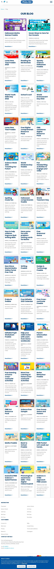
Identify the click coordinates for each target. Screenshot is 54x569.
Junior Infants (30, 506)
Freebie (7, 20)
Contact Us (3, 523)
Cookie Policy (30, 526)
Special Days (17, 20)
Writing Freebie (24, 267)
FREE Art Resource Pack (9, 411)
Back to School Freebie (24, 445)
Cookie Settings (21, 566)
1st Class (29, 509)
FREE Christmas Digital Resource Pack (41, 131)
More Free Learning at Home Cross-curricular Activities (26, 376)
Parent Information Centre (42, 335)
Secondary (29, 517)
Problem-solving (25, 225)
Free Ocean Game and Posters (41, 411)
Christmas (40, 119)
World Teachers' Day (43, 199)
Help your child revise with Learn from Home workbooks (26, 337)
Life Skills (43, 20)
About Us (3, 531)
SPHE (43, 364)
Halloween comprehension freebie (27, 200)
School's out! (26, 95)
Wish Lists (3, 526)
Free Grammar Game (41, 233)
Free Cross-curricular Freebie (42, 301)
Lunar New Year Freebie (10, 128)
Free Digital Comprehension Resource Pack (28, 130)
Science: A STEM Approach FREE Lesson (42, 479)
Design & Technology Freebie (42, 268)
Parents (28, 324)
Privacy (2, 528)
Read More (8, 46)
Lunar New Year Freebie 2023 (10, 62)
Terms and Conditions (32, 528)
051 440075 (5, 546)
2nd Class (3, 511)
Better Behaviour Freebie (41, 374)
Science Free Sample (26, 410)
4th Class (3, 514)
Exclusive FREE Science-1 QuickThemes (11, 478)
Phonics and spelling (10, 191)
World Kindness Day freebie (26, 165)
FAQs (28, 523)
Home (2, 9)
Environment (32, 20)
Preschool (3, 506)
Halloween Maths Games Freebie (12, 34)
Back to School (25, 434)
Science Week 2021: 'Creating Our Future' (11, 166)
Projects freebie (8, 300)
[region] (27, 562)
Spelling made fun (9, 199)
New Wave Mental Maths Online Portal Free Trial (11, 269)
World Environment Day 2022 (42, 97)
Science (31, 22)
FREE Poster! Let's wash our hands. (43, 445)
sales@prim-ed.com (9, 548)
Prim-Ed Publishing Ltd (27, 2)
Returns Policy (4, 534)
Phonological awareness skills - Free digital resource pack (27, 480)
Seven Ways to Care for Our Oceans (39, 34)
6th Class (3, 517)
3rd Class (29, 511)
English (23, 52)
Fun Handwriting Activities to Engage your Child (42, 167)
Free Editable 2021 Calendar (27, 300)
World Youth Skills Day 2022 (10, 97)
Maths (12, 20)
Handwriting (40, 156)
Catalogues (29, 531)
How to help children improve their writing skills (11, 234)
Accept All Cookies (31, 566)
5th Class (29, 514)
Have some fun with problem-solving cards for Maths (26, 235)
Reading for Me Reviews (26, 61)
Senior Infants (4, 509)
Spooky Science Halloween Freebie (41, 63)
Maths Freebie (11, 443)
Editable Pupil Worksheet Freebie (11, 335)
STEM (36, 22)
